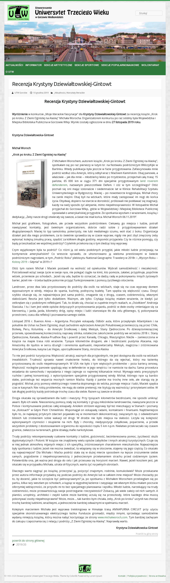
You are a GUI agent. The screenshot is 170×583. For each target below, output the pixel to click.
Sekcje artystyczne (58, 65)
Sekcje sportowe (87, 65)
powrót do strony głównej (28, 540)
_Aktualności (59, 92)
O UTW (10, 72)
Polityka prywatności (137, 576)
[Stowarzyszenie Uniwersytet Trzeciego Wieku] (63, 13)
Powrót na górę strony (147, 534)
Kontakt (121, 576)
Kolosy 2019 (19, 262)
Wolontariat (150, 65)
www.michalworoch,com (112, 517)
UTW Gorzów (21, 92)
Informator (33, 65)
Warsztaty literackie (75, 92)
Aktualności (14, 65)
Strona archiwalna (157, 576)
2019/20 (21, 544)
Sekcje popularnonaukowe (120, 65)
